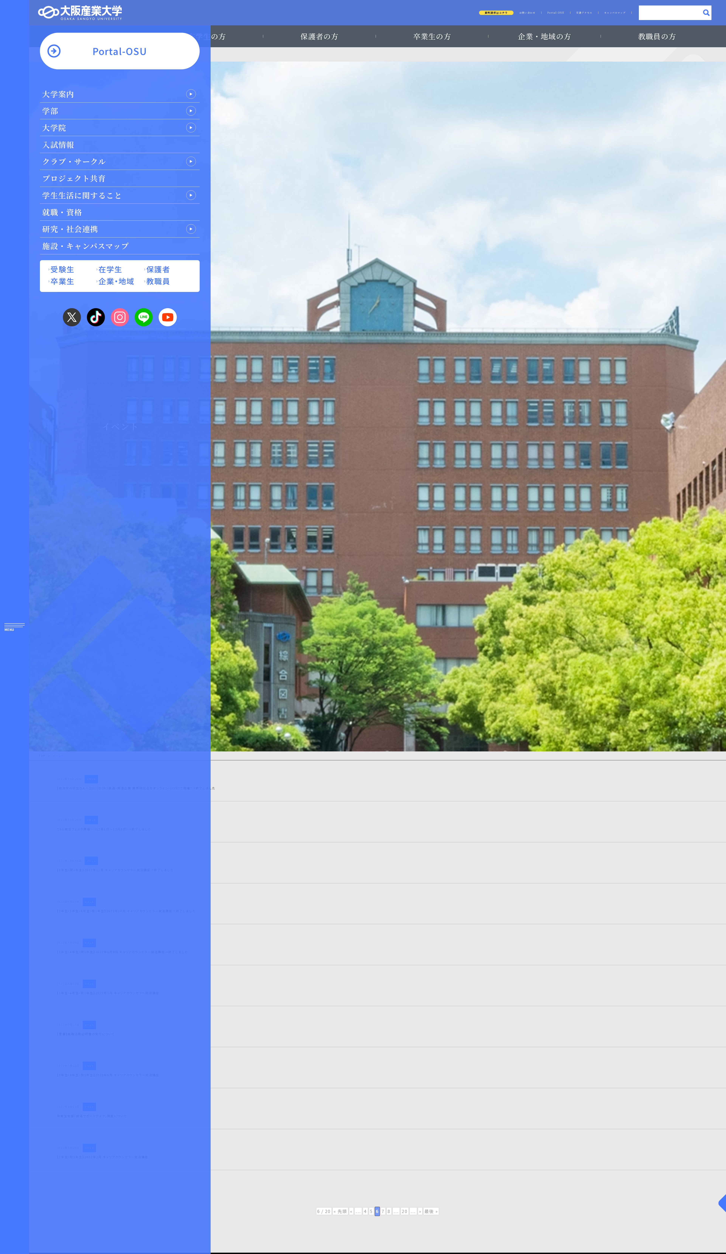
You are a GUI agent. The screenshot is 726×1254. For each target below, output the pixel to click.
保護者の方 (319, 36)
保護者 (158, 269)
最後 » (431, 1211)
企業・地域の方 (544, 36)
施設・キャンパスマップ (85, 245)
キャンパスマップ (615, 13)
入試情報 (58, 144)
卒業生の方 (432, 36)
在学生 (110, 269)
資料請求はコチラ (496, 12)
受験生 (62, 269)
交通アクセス (584, 13)
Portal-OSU (556, 13)
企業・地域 (117, 280)
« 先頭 (340, 1211)
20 (405, 1211)
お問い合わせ (527, 13)
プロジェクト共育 (74, 178)
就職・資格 (62, 211)
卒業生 (62, 280)
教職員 (158, 280)
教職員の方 (657, 36)
